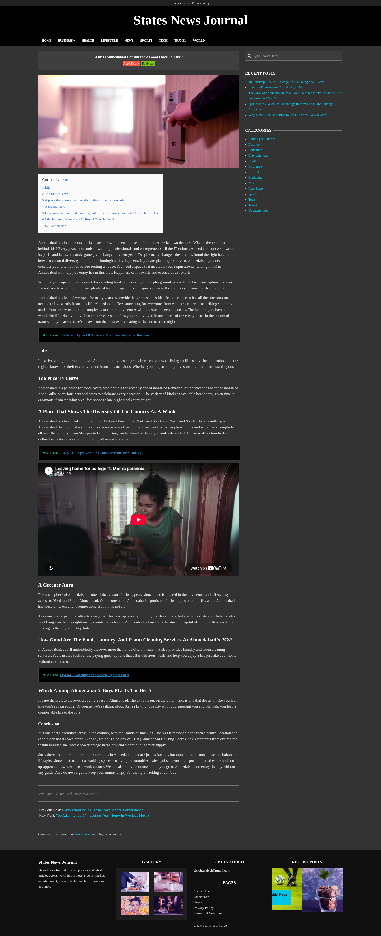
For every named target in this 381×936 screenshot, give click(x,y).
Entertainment (258, 155)
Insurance (255, 166)
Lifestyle (254, 172)
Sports (252, 194)
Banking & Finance (261, 139)
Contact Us (201, 891)
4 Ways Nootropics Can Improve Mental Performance (103, 810)
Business (148, 63)
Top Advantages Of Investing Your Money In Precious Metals (103, 815)
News (252, 183)
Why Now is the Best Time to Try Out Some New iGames (287, 115)
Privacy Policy (204, 908)
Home (198, 902)
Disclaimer (201, 897)
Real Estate (131, 63)
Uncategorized (258, 210)
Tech (251, 199)
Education (255, 150)
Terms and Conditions (209, 913)
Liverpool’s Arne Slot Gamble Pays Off (275, 87)
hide (65, 180)
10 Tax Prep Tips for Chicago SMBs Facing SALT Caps (286, 82)
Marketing (255, 177)
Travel (252, 205)
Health (253, 161)
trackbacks (83, 834)
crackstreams (203, 925)
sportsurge (220, 925)
